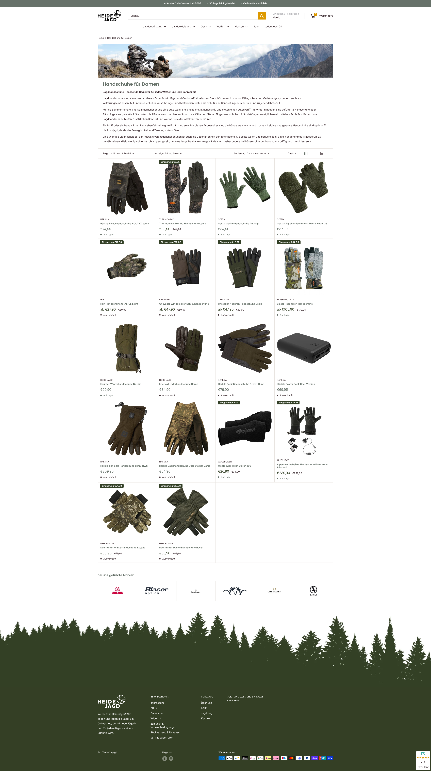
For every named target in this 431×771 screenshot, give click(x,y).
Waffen (221, 26)
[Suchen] (262, 16)
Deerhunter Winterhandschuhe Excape (122, 547)
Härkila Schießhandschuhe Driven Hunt (241, 384)
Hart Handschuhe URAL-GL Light (119, 303)
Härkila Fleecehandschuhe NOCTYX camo (124, 223)
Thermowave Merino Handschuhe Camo (182, 223)
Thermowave (166, 219)
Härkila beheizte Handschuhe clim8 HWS (124, 465)
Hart (103, 299)
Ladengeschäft (273, 26)
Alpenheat (283, 460)
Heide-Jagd (106, 380)
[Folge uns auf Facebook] (164, 758)
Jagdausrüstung (152, 26)
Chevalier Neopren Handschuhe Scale (240, 303)
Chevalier (164, 299)
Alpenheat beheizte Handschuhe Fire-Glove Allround (302, 466)
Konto (276, 17)
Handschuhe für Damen (119, 38)
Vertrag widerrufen (162, 737)
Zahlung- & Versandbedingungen (163, 725)
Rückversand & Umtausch (166, 732)
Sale (256, 26)
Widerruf (156, 718)
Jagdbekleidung (181, 26)
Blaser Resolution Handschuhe (295, 303)
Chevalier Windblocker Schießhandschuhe (184, 303)
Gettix (221, 219)
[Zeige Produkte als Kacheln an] (305, 153)
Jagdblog (206, 713)
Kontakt (205, 718)
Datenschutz (158, 713)
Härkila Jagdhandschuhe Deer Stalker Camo (184, 465)
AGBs (154, 708)
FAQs (204, 708)
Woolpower (225, 461)
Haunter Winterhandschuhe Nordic (120, 384)
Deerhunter (107, 543)
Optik (204, 26)
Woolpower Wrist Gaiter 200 (234, 465)
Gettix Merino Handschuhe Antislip (238, 223)
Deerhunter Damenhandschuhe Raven (181, 547)
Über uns (206, 702)
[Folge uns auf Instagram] (171, 758)
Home (101, 38)
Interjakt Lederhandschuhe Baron (178, 384)
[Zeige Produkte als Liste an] (321, 153)
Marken (239, 26)
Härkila (104, 219)
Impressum (157, 702)
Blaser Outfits (285, 299)
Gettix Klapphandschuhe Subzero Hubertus (302, 223)
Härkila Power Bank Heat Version (296, 384)
